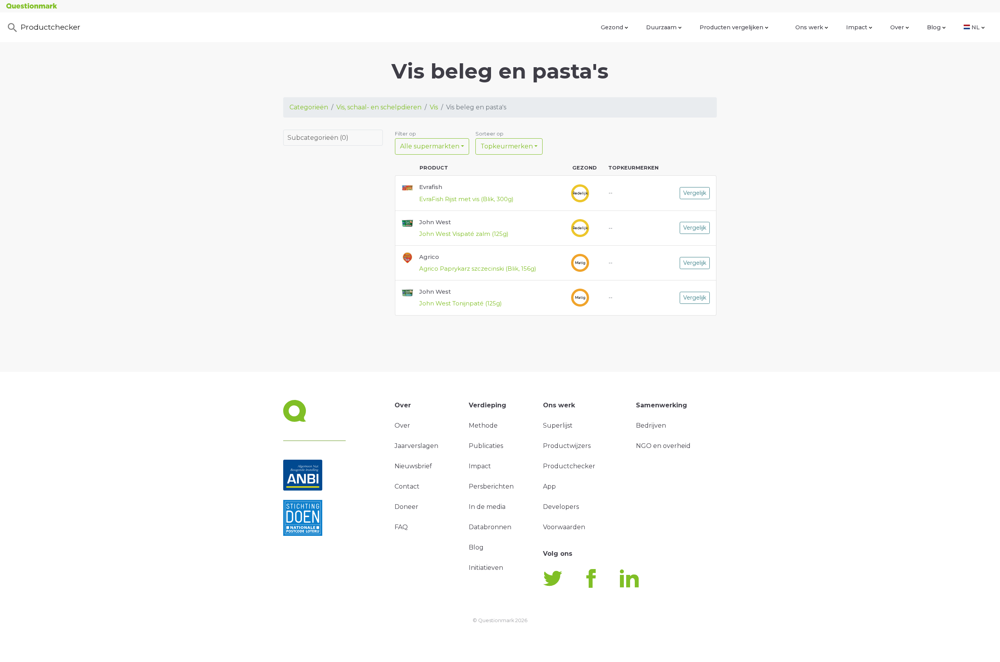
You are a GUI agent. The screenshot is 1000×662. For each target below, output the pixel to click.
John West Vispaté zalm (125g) (464, 233)
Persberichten (491, 486)
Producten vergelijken (731, 27)
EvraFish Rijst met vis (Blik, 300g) (466, 199)
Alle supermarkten (429, 146)
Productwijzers (567, 446)
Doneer (406, 506)
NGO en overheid (663, 446)
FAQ (401, 527)
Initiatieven (486, 567)
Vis (434, 107)
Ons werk (809, 27)
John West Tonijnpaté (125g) (460, 303)
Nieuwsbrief (413, 466)
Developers (561, 506)
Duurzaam (661, 27)
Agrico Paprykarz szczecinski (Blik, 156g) (477, 268)
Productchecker (50, 27)
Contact (407, 486)
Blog (934, 27)
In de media (487, 506)
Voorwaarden (564, 527)
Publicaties (486, 446)
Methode (483, 425)
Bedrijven (651, 425)
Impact (856, 27)
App (549, 486)
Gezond (612, 27)
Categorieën (308, 107)
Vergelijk (694, 192)
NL (975, 27)
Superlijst (558, 425)
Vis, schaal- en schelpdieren (378, 107)
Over (897, 27)
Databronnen (490, 527)
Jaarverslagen (416, 446)
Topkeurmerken (506, 146)
